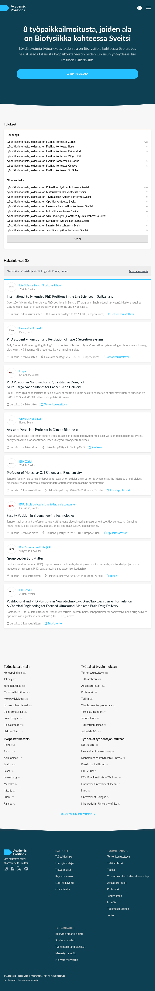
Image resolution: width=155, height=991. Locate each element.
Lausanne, (25, 508)
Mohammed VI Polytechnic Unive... (103, 758)
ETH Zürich (26, 461)
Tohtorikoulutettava (122, 314)
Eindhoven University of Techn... (101, 784)
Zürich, (23, 289)
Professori (97, 447)
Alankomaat (13, 758)
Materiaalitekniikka (16, 692)
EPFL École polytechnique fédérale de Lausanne (47, 504)
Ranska (9, 803)
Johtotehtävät (91, 731)
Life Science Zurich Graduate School (40, 285)
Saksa (9, 771)
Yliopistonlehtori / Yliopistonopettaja (128, 876)
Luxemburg (12, 777)
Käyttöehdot (10, 980)
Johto (110, 915)
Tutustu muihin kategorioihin (76, 814)
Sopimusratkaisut (65, 940)
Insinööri (112, 902)
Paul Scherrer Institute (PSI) (35, 547)
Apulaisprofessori (119, 490)
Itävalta (9, 790)
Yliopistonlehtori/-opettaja (98, 705)
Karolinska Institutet (94, 764)
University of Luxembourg (97, 751)
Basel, (23, 332)
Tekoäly (10, 679)
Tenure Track (90, 718)
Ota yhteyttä (62, 889)
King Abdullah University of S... (100, 803)
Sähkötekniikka (14, 685)
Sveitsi (31, 289)
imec (85, 790)
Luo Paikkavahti (79, 74)
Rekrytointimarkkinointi (69, 934)
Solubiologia (13, 718)
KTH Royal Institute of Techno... (101, 777)
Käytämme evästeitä (28, 980)
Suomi (9, 797)
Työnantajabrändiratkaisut (70, 946)
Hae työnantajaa (64, 863)
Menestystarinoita (65, 953)
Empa (22, 371)
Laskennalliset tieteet (18, 705)
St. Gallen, (25, 375)
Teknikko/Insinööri (93, 711)
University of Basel (30, 328)
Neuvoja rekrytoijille (66, 960)
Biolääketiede (13, 725)
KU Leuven (89, 745)
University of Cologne (95, 797)
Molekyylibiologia (16, 698)
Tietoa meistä (63, 869)
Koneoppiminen (15, 672)
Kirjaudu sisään (64, 876)
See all (77, 239)
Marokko (10, 784)
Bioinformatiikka (15, 711)
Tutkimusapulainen (93, 725)
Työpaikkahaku (64, 856)
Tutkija (113, 576)
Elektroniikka (13, 731)
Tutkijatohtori (55, 623)
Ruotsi (9, 751)
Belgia (9, 745)
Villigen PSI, (26, 551)
